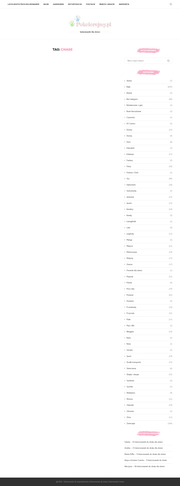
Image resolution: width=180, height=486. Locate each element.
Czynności (149, 117)
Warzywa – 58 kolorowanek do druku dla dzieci (144, 466)
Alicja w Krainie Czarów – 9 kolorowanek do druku (145, 460)
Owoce (149, 264)
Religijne (149, 331)
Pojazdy (149, 276)
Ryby (149, 337)
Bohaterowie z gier (149, 105)
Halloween (149, 184)
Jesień (149, 203)
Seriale (149, 350)
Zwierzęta (124, 4)
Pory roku (149, 289)
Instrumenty (149, 191)
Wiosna (149, 399)
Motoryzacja (75, 4)
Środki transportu (149, 362)
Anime (149, 80)
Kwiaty (149, 215)
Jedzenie (149, 197)
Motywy (149, 258)
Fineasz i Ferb (149, 172)
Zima (149, 417)
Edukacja (149, 154)
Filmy (149, 166)
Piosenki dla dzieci (149, 270)
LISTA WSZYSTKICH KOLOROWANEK (23, 4)
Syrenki (149, 386)
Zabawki (149, 405)
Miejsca (149, 246)
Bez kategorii (149, 99)
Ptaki (149, 319)
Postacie (90, 4)
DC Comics (149, 123)
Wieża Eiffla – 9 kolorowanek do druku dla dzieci (145, 454)
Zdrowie (149, 411)
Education (149, 148)
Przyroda (149, 313)
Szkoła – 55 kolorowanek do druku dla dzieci (143, 442)
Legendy (149, 233)
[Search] (170, 4)
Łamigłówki (58, 4)
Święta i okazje (107, 4)
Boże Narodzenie (149, 111)
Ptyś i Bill (149, 325)
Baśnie (149, 93)
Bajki (46, 4)
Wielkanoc (149, 393)
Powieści (149, 301)
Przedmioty (149, 307)
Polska (149, 282)
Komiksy (149, 209)
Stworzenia (149, 368)
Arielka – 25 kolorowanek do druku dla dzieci (143, 448)
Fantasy (149, 160)
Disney (149, 129)
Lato (149, 227)
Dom (149, 142)
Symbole (149, 380)
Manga (149, 240)
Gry (149, 178)
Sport (149, 356)
